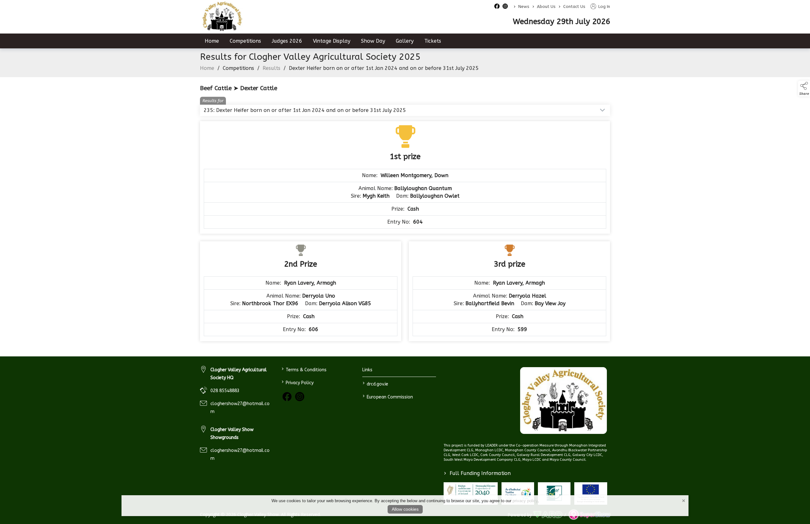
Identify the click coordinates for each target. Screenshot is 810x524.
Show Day (373, 41)
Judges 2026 (287, 41)
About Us (546, 6)
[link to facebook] (287, 396)
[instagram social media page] (505, 6)
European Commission (388, 396)
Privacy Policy (297, 382)
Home (212, 41)
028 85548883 (225, 390)
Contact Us (574, 6)
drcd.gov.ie (375, 383)
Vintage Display (331, 41)
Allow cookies (405, 509)
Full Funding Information (477, 473)
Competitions (245, 41)
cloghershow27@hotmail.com (240, 407)
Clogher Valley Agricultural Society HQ (238, 373)
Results (271, 68)
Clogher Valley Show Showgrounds (231, 433)
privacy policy (525, 500)
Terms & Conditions (303, 369)
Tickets (432, 41)
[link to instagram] (299, 396)
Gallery (405, 41)
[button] (804, 88)
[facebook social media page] (497, 6)
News (523, 6)
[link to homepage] (222, 16)
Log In (603, 6)
